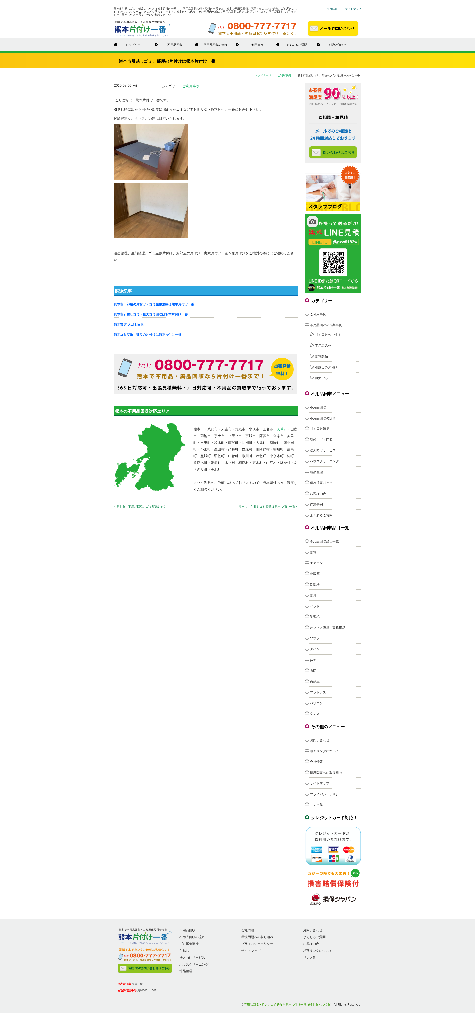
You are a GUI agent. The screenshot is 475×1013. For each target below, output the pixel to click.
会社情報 (332, 8)
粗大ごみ (321, 378)
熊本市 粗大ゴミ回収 (129, 324)
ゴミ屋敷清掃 (319, 429)
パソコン (316, 703)
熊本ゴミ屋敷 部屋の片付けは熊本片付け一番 (147, 334)
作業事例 (316, 504)
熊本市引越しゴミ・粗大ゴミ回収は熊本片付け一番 (151, 314)
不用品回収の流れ (215, 45)
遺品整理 (316, 472)
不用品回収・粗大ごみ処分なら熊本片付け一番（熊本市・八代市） (288, 1004)
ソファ (315, 638)
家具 (313, 595)
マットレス (318, 692)
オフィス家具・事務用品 (327, 628)
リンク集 (316, 805)
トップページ (134, 45)
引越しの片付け (326, 367)
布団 (313, 671)
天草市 (282, 429)
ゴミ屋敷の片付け (328, 335)
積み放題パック (321, 483)
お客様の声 (318, 493)
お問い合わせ (337, 45)
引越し (184, 951)
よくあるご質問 (296, 45)
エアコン (316, 563)
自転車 (315, 681)
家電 (313, 552)
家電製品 (321, 356)
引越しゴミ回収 (321, 440)
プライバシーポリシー (326, 794)
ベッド (315, 606)
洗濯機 (315, 585)
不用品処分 (323, 346)
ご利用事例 (256, 45)
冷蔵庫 (315, 574)
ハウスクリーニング (324, 461)
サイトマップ (353, 8)
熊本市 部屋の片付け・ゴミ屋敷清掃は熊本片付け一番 (154, 304)
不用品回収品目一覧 (324, 541)
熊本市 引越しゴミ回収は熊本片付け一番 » (268, 506)
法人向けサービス (323, 450)
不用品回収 (174, 45)
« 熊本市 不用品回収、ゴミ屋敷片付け (140, 506)
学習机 (315, 617)
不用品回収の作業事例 (326, 325)
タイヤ (315, 649)
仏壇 (313, 660)
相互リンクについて (324, 751)
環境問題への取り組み (326, 773)
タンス (315, 714)
